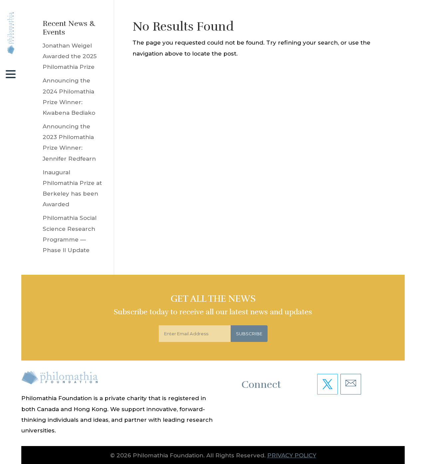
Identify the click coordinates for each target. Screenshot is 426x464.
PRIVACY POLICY (291, 455)
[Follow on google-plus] (350, 384)
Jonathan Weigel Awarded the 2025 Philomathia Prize (70, 56)
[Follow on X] (327, 384)
